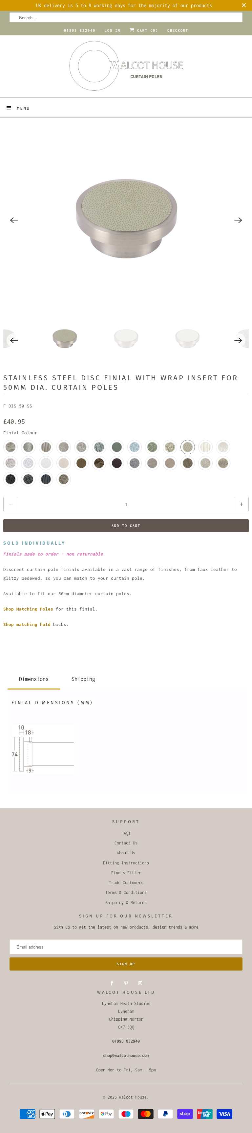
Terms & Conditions (126, 892)
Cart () (146, 30)
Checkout (177, 30)
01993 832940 (79, 30)
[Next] (238, 220)
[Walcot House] (126, 68)
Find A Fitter (126, 872)
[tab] (34, 677)
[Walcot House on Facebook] (112, 983)
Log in (112, 30)
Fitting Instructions (126, 862)
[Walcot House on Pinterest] (126, 983)
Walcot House (133, 1097)
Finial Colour (20, 432)
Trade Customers (126, 882)
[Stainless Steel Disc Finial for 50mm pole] (126, 220)
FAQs (126, 833)
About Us (126, 852)
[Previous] (14, 220)
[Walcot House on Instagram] (140, 983)
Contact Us (126, 842)
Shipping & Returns (126, 902)
